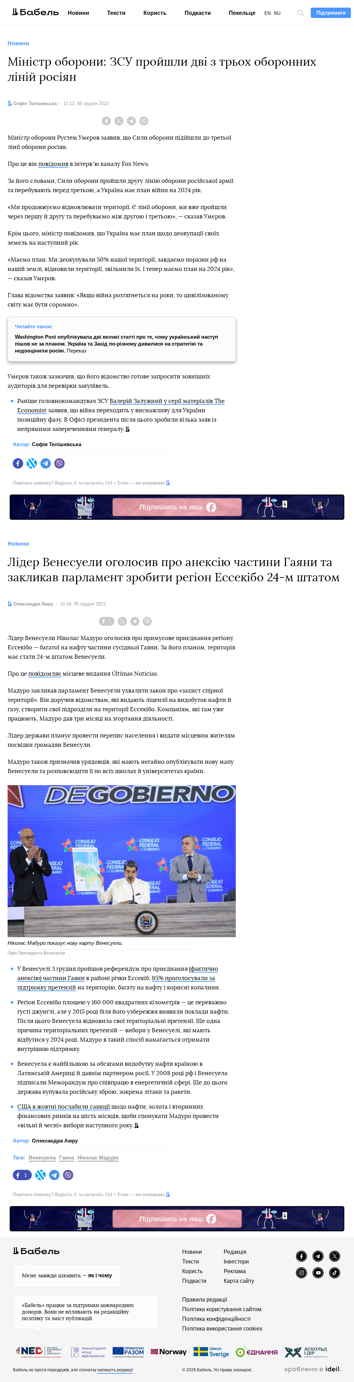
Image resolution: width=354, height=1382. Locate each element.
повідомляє (44, 674)
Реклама (235, 1271)
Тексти (116, 13)
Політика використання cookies (222, 1329)
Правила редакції (204, 1300)
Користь (155, 13)
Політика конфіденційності (216, 1319)
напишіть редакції (115, 1369)
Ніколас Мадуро (98, 1157)
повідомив (53, 164)
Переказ (116, 344)
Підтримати (331, 13)
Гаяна (66, 1157)
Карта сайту (239, 1281)
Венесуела (42, 1157)
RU (277, 13)
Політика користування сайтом (221, 1309)
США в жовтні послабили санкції (63, 1107)
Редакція (235, 1252)
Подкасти (198, 13)
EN (267, 13)
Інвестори (236, 1262)
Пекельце (242, 13)
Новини (78, 13)
